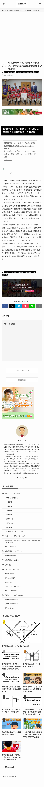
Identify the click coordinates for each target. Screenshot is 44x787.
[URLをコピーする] (39, 306)
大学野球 (9, 506)
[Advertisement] (22, 38)
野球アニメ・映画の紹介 (13, 586)
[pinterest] (26, 478)
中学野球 (9, 502)
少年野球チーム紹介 (11, 560)
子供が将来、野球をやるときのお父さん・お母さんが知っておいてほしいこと (22, 541)
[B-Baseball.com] (22, 4)
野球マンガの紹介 (10, 591)
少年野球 (19, 72)
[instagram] (23, 478)
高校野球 (9, 527)
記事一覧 (36, 72)
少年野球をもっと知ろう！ (14, 551)
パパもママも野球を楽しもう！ (15, 536)
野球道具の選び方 (10, 547)
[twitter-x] (21, 478)
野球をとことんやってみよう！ (15, 595)
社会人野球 (9, 523)
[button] (5, 306)
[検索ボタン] (4, 4)
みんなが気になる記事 (12, 493)
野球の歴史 (8, 582)
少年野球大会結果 (27, 72)
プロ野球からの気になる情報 (14, 532)
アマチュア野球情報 (9, 72)
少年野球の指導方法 (11, 600)
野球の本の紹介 (10, 578)
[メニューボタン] (39, 4)
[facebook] (18, 478)
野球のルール (9, 608)
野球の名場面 (9, 574)
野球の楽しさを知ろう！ (13, 569)
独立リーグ (9, 519)
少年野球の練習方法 (11, 604)
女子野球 (9, 510)
